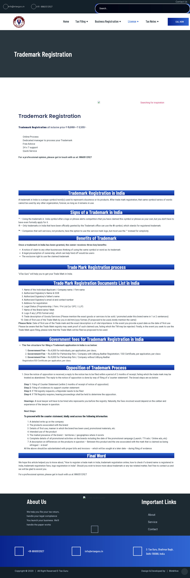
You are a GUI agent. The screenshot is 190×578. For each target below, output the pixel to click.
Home (66, 21)
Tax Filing (81, 21)
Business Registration (108, 21)
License (133, 21)
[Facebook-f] (94, 529)
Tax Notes (152, 21)
